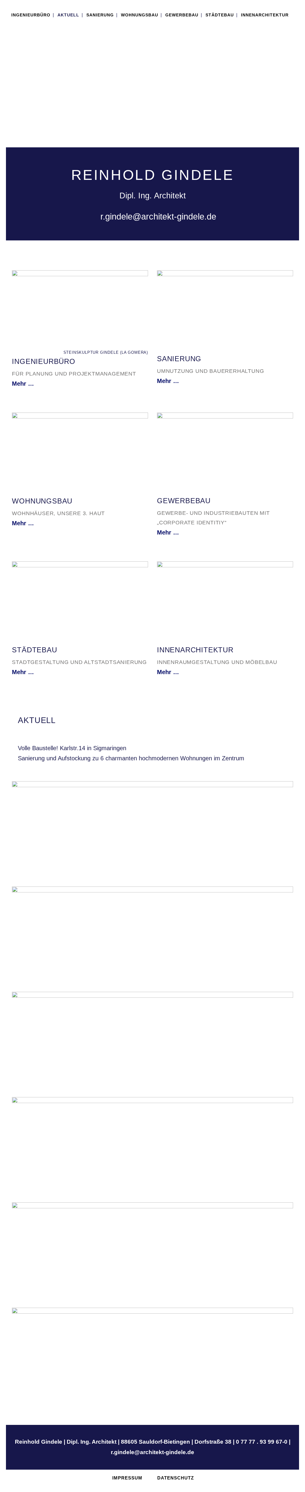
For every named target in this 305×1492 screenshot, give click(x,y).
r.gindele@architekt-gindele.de (157, 216)
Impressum (127, 1477)
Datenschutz (175, 1477)
